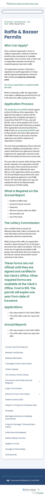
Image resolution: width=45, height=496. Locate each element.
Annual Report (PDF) (26, 130)
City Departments (20, 22)
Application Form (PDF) (17, 110)
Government (8, 22)
